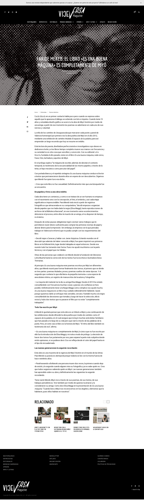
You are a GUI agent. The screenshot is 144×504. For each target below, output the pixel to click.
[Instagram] (12, 12)
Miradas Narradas (66, 22)
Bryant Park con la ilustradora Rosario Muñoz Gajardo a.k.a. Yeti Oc (62, 429)
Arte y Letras (90, 22)
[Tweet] (27, 122)
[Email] (27, 131)
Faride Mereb (40, 116)
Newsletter (54, 456)
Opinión (79, 22)
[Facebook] (4, 12)
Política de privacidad (107, 464)
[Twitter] (8, 12)
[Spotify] (16, 12)
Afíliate (102, 22)
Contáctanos (103, 458)
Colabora (102, 461)
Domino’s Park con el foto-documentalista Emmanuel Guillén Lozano (82, 429)
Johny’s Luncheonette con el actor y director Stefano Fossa (42, 429)
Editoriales (53, 22)
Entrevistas (43, 22)
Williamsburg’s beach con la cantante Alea (100, 428)
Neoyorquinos (31, 22)
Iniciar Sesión (112, 22)
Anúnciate (54, 464)
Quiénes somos (104, 456)
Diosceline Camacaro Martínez (72, 71)
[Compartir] (27, 117)
